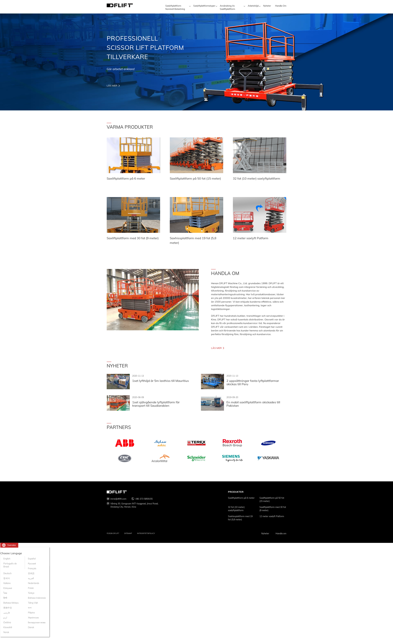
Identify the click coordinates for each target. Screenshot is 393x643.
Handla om (280, 5)
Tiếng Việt (33, 602)
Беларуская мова (36, 622)
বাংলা (29, 607)
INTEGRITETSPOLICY (146, 533)
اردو (5, 617)
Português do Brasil (10, 565)
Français (32, 568)
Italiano (7, 583)
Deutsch (7, 573)
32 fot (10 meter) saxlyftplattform (236, 509)
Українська (33, 617)
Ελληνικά (7, 588)
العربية (31, 578)
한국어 (6, 578)
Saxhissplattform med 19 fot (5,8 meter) (240, 518)
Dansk (31, 627)
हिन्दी (5, 598)
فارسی (6, 612)
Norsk (6, 632)
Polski (31, 588)
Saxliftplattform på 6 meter (241, 498)
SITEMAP (128, 533)
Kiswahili (7, 627)
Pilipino (31, 612)
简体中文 (7, 607)
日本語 (31, 573)
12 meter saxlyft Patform (271, 516)
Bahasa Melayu (11, 602)
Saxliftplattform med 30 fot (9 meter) (272, 509)
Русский (32, 563)
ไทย (5, 593)
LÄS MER (112, 85)
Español (32, 558)
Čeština (7, 622)
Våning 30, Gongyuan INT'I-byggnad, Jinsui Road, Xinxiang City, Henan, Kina (134, 505)
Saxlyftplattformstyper (204, 5)
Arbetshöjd (253, 5)
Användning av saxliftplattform (227, 7)
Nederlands (33, 583)
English (6, 558)
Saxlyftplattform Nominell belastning (175, 7)
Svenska (11, 545)
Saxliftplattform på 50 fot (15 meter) (271, 500)
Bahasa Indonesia (37, 598)
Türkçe (31, 593)
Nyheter (267, 5)
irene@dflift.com (118, 498)
